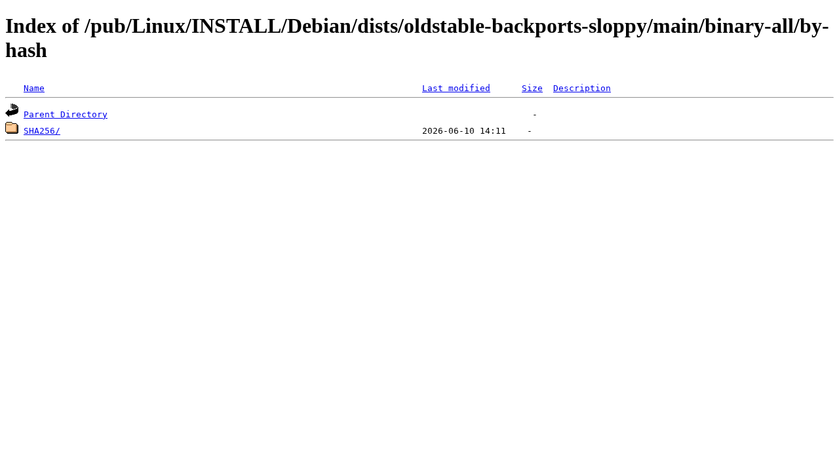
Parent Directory (65, 114)
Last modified (456, 88)
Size (532, 88)
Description (582, 88)
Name (34, 88)
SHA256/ (42, 131)
